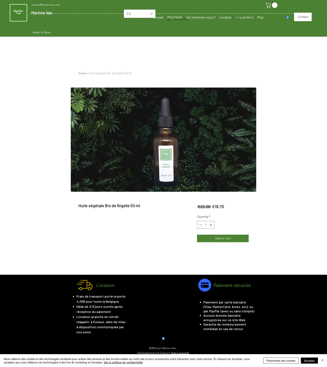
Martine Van (41, 12)
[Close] (322, 360)
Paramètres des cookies (280, 360)
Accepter (309, 360)
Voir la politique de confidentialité (123, 362)
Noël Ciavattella (180, 353)
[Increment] (211, 224)
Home (82, 73)
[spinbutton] (206, 224)
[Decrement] (200, 224)
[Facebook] (288, 17)
